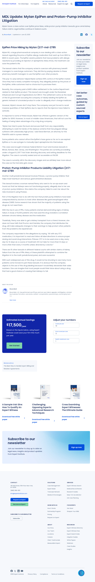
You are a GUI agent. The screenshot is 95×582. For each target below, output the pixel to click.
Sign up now (83, 80)
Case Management (54, 486)
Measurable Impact (54, 543)
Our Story (51, 528)
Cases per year (59, 324)
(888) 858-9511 (62, 1)
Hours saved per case (61, 331)
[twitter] (91, 34)
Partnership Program (54, 511)
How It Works (52, 508)
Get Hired (70, 508)
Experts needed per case (62, 339)
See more (13, 300)
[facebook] (86, 34)
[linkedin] (81, 34)
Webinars (70, 543)
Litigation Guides (72, 537)
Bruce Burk (7, 34)
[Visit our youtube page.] (22, 571)
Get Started (14, 345)
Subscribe (16, 518)
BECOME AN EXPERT (49, 1)
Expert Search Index (73, 534)
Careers (50, 537)
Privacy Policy (32, 574)
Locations (51, 534)
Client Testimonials (54, 540)
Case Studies (71, 546)
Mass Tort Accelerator (74, 495)
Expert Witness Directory (75, 528)
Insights (69, 549)
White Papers (71, 540)
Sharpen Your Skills (73, 511)
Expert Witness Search (74, 486)
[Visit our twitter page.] (15, 571)
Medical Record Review (74, 489)
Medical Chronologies (54, 495)
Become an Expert (19, 504)
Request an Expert (84, 4)
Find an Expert (83, 117)
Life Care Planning (73, 498)
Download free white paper (11, 418)
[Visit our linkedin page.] (18, 571)
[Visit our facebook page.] (11, 571)
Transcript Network (54, 492)
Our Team (51, 531)
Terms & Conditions (57, 574)
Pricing (50, 514)
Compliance (44, 574)
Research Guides (72, 492)
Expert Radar (52, 489)
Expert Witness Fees (73, 531)
